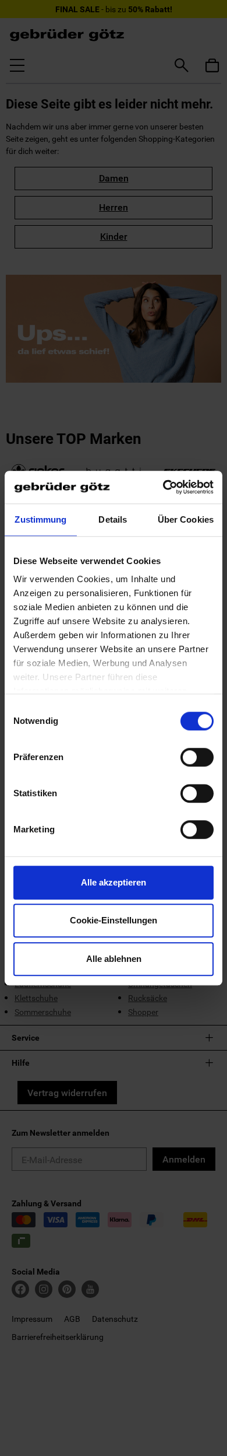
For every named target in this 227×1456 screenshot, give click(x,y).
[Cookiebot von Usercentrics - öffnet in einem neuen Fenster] (163, 487)
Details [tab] (112, 519)
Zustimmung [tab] (40, 519)
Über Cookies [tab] (186, 519)
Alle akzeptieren (113, 882)
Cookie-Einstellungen (113, 920)
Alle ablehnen (113, 959)
